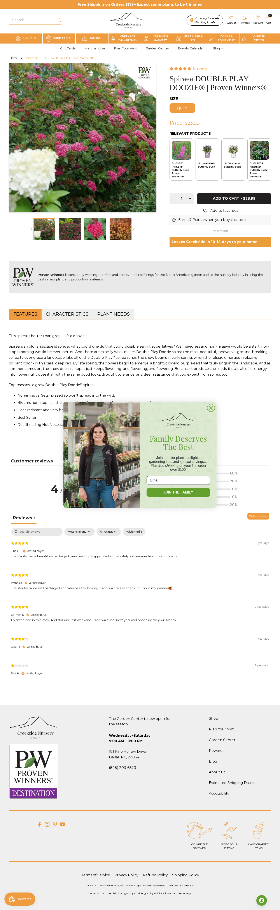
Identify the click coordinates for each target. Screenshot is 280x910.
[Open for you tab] (261, 900)
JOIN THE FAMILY (178, 492)
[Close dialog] (211, 408)
